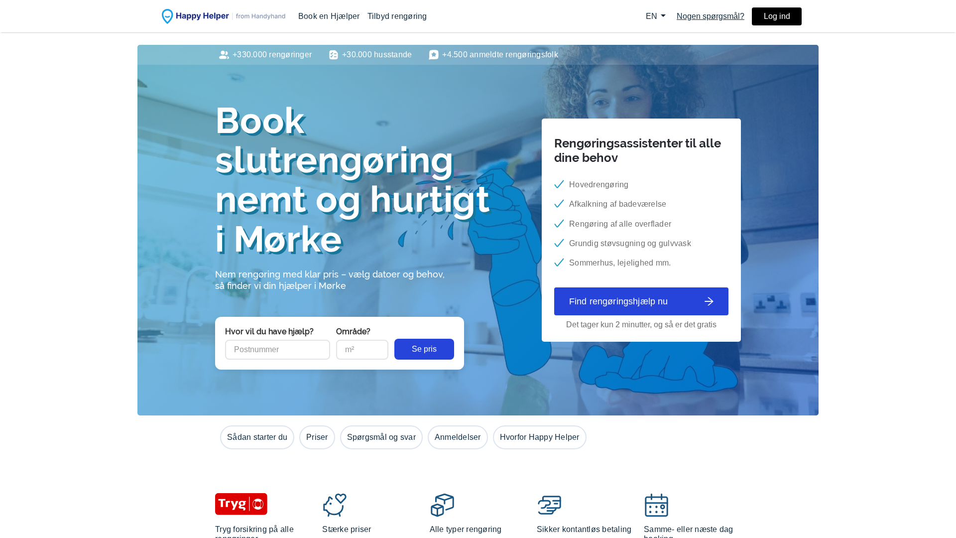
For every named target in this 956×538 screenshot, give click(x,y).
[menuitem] (329, 16)
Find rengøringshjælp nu (618, 301)
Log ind (777, 16)
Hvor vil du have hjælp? (269, 331)
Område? (353, 331)
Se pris (424, 349)
